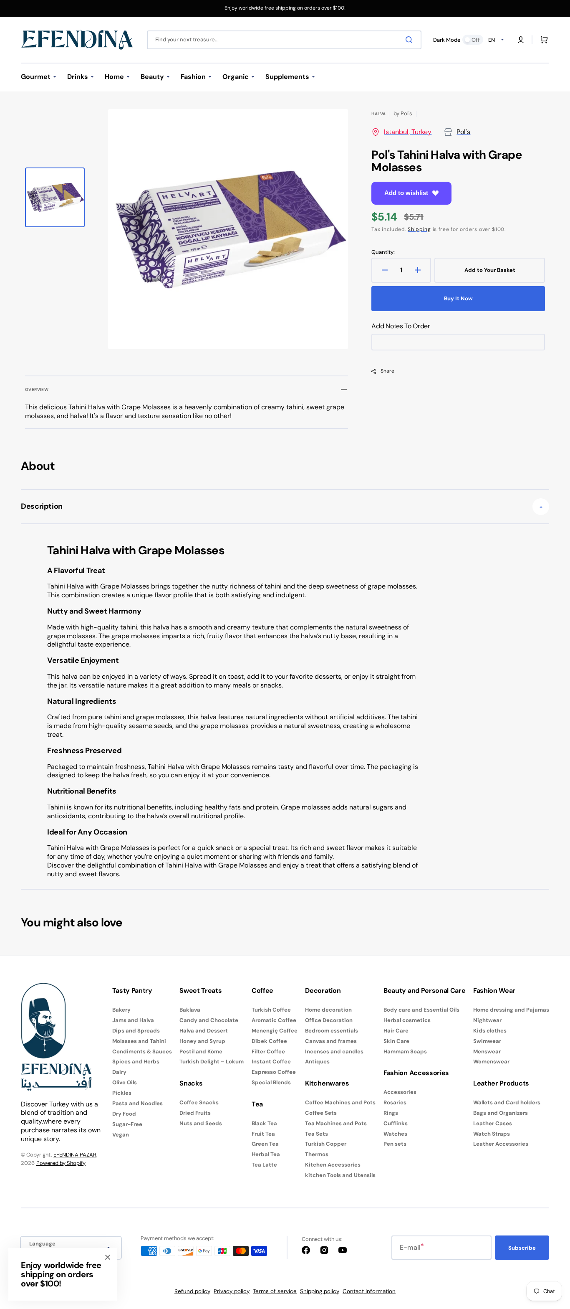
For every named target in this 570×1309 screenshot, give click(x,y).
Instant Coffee (271, 1061)
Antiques (317, 1061)
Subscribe (522, 1247)
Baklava (189, 1010)
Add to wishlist (406, 192)
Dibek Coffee (269, 1041)
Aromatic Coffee (274, 1020)
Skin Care (396, 1041)
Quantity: (383, 252)
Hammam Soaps (405, 1051)
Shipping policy (319, 1291)
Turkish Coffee (271, 1010)
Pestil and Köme (200, 1051)
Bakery (121, 1010)
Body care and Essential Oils (421, 1010)
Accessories (399, 1092)
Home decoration (328, 1010)
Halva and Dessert (203, 1030)
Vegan (120, 1134)
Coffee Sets (321, 1112)
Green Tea (265, 1143)
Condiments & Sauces (142, 1051)
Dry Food (124, 1113)
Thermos (316, 1154)
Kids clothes (490, 1030)
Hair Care (396, 1030)
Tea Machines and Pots (336, 1123)
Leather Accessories (500, 1143)
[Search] (410, 39)
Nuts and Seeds (200, 1123)
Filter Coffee (268, 1051)
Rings (390, 1112)
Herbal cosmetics (407, 1020)
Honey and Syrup (202, 1041)
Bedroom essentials (331, 1030)
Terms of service (275, 1291)
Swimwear (487, 1041)
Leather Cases (492, 1123)
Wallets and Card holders (506, 1102)
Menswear (487, 1051)
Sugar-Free (127, 1124)
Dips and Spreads (136, 1030)
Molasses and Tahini (139, 1041)
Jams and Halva (133, 1020)
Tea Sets (316, 1133)
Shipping (419, 229)
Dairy (119, 1072)
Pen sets (394, 1143)
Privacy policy (232, 1291)
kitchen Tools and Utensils (340, 1175)
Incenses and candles (334, 1051)
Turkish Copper (325, 1143)
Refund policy (192, 1291)
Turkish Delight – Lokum (211, 1061)
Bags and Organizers (500, 1112)
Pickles (121, 1092)
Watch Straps (491, 1133)
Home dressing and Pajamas (511, 1010)
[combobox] (284, 39)
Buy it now (458, 298)
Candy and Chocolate (208, 1020)
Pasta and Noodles (137, 1103)
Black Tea (264, 1123)
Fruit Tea (263, 1133)
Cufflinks (395, 1123)
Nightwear (487, 1020)
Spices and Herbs (135, 1061)
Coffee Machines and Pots (340, 1102)
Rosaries (394, 1102)
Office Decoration (329, 1020)
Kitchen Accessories (333, 1164)
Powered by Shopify (61, 1163)
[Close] (108, 1257)
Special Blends (271, 1082)
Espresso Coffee (274, 1072)
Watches (395, 1133)
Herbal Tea (266, 1154)
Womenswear (491, 1061)
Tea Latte (264, 1164)
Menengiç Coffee (275, 1030)
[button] (521, 39)
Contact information (369, 1291)
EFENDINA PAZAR (74, 1154)
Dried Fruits (195, 1112)
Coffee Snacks (199, 1102)
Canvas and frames (331, 1041)
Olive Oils (124, 1082)
